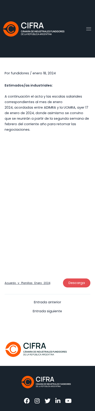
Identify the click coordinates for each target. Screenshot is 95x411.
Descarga (76, 283)
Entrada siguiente (47, 311)
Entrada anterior (47, 302)
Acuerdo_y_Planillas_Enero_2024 (27, 283)
